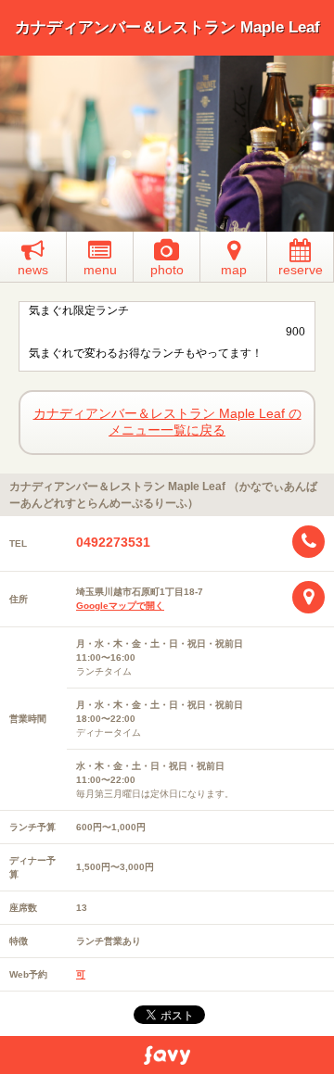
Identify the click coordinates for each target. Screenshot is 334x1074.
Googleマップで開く (120, 605)
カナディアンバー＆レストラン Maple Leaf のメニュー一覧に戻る (167, 421)
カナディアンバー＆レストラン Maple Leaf (167, 27)
